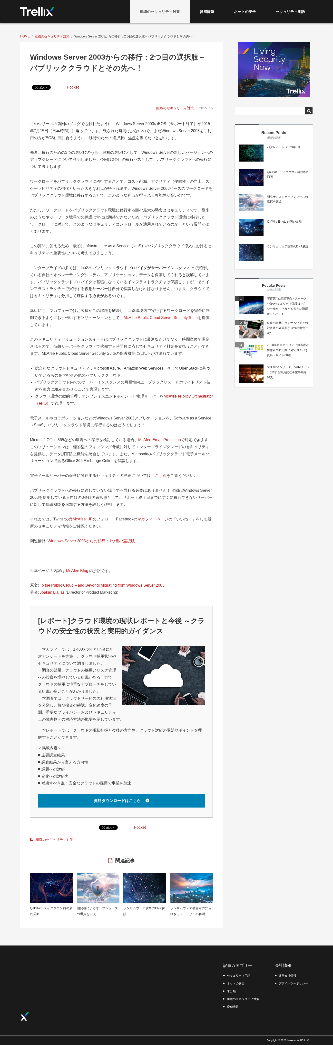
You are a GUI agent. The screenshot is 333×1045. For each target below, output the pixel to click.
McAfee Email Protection (159, 440)
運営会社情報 (287, 975)
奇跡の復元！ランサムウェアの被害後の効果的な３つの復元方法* (287, 328)
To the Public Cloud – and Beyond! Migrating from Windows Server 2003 (102, 585)
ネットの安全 (245, 11)
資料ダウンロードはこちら (118, 801)
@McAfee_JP (81, 519)
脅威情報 (207, 11)
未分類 (231, 991)
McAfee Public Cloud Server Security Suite (161, 318)
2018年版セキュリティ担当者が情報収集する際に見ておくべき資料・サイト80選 (288, 350)
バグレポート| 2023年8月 (283, 147)
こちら (160, 475)
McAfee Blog (77, 571)
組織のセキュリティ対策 (160, 11)
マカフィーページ (152, 519)
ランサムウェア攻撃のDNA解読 (287, 246)
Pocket (73, 87)
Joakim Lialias (52, 592)
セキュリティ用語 (290, 11)
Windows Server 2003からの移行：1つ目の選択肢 (91, 541)
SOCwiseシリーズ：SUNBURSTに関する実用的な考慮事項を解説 (288, 372)
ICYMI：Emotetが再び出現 (284, 221)
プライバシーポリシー (293, 983)
